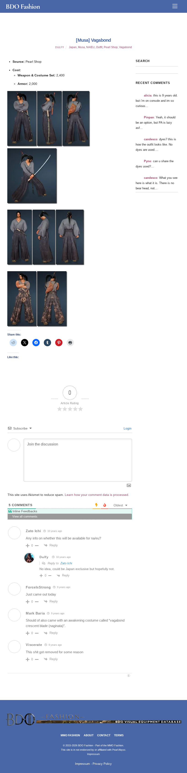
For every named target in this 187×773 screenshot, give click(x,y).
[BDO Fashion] (94, 725)
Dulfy (59, 47)
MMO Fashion (70, 735)
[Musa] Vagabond (93, 40)
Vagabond (125, 47)
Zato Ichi (66, 563)
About (89, 735)
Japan (73, 47)
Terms (119, 735)
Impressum (93, 754)
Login (127, 428)
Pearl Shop (111, 47)
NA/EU (90, 47)
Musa (81, 47)
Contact (103, 735)
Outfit (99, 47)
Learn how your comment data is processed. (97, 495)
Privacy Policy (102, 763)
